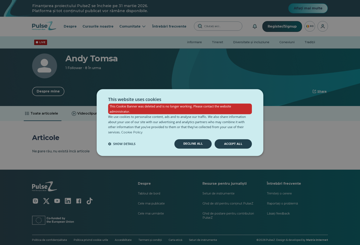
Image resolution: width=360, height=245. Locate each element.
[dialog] (180, 122)
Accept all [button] (233, 144)
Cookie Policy (131, 132)
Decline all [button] (193, 143)
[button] (121, 143)
